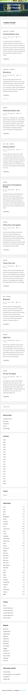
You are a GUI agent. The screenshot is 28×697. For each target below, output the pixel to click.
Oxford (5, 546)
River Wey (5, 567)
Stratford (5, 584)
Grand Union (6, 529)
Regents (5, 550)
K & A (4, 531)
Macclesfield (6, 538)
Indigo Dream (6, 634)
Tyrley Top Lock (9, 263)
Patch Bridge (6, 428)
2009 (4, 481)
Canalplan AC (6, 676)
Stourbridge (6, 582)
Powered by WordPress (7, 690)
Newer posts (6, 406)
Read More (6, 59)
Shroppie (12, 31)
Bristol (4, 519)
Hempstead (6, 423)
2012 (4, 474)
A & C (4, 507)
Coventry (5, 521)
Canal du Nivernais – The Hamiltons (12, 674)
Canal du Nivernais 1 (8, 608)
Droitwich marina (7, 419)
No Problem (6, 646)
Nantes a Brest (6, 617)
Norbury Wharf (9, 147)
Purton (5, 426)
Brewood (6, 299)
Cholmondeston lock (11, 34)
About (4, 605)
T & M (4, 587)
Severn (5, 577)
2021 (4, 452)
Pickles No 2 (6, 651)
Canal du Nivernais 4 (8, 615)
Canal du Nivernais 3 (8, 613)
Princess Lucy (6, 653)
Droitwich (5, 524)
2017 (4, 461)
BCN (4, 144)
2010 (4, 478)
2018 (4, 459)
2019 (4, 457)
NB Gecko (5, 636)
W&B (4, 594)
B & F (4, 512)
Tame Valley (6, 589)
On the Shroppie (9, 374)
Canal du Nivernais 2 (8, 610)
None (4, 543)
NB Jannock (6, 641)
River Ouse (6, 555)
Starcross (5, 660)
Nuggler (5, 648)
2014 (4, 469)
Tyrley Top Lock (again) (12, 225)
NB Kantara (6, 643)
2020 (4, 454)
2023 (4, 447)
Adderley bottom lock (11, 110)
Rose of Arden (6, 655)
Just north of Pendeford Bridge (12, 186)
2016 (4, 464)
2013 (4, 471)
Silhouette (5, 658)
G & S (4, 526)
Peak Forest (6, 548)
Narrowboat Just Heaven (14, 6)
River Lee (5, 553)
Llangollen (6, 31)
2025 (4, 442)
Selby (4, 575)
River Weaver (6, 565)
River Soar (5, 558)
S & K (4, 570)
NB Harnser (6, 638)
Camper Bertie (6, 631)
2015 (4, 466)
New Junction (6, 541)
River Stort (5, 560)
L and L (5, 533)
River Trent (6, 563)
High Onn (6, 337)
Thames (5, 592)
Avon (4, 509)
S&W (7, 144)
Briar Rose (5, 629)
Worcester (5, 421)
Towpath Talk (6, 679)
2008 (4, 483)
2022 (4, 449)
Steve (6, 37)
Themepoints (23, 690)
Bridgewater (6, 516)
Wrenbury (7, 72)
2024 (4, 444)
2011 (4, 476)
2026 (4, 440)
